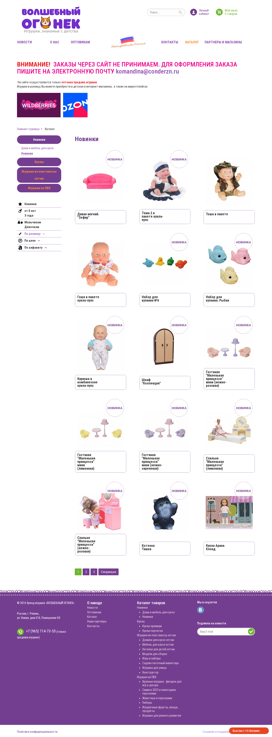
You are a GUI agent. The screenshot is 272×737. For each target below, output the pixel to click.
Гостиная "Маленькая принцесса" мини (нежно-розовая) (216, 379)
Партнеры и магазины (223, 42)
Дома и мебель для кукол (37, 148)
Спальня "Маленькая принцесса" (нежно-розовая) (86, 544)
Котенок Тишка (148, 547)
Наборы (147, 702)
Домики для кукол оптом (158, 640)
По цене (30, 240)
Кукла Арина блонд (215, 547)
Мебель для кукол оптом (158, 644)
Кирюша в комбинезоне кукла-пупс (87, 382)
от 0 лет (30, 211)
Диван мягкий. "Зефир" (88, 216)
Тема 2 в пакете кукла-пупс (152, 216)
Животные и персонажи (157, 698)
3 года (28, 215)
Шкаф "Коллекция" (151, 381)
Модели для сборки (154, 654)
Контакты (169, 42)
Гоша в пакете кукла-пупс (88, 298)
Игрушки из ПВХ (39, 188)
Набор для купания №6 (150, 298)
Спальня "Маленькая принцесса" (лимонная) (215, 463)
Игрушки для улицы (154, 667)
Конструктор (150, 672)
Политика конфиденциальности (37, 731)
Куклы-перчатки (152, 630)
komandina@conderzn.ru (147, 71)
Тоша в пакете (217, 214)
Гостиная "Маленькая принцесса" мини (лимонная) (86, 462)
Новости (24, 42)
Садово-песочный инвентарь (160, 663)
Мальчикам (32, 222)
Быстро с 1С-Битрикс (246, 731)
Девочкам (31, 227)
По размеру (32, 234)
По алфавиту (33, 247)
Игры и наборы (151, 658)
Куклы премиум (152, 626)
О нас (54, 42)
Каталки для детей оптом (158, 649)
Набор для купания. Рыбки (217, 298)
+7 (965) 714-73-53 (41, 631)
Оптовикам (80, 42)
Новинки (39, 140)
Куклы (39, 162)
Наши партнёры (96, 621)
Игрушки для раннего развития (161, 715)
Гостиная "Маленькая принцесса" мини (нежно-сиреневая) (152, 462)
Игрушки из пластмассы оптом (39, 175)
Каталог (192, 42)
